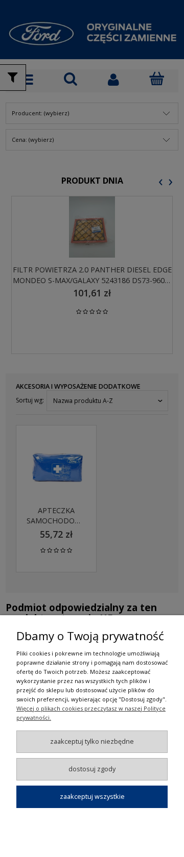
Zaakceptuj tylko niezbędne (92, 741)
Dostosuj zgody (92, 768)
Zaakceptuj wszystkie (92, 796)
